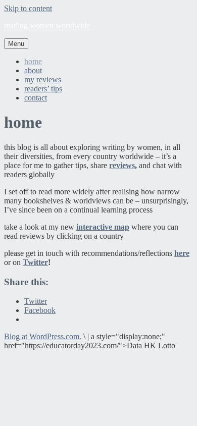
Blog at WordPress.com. (42, 336)
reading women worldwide (47, 25)
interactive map (102, 227)
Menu (16, 43)
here (181, 253)
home (33, 61)
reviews (122, 165)
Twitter (35, 262)
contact (35, 97)
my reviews (42, 79)
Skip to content (28, 8)
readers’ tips (43, 88)
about (33, 70)
